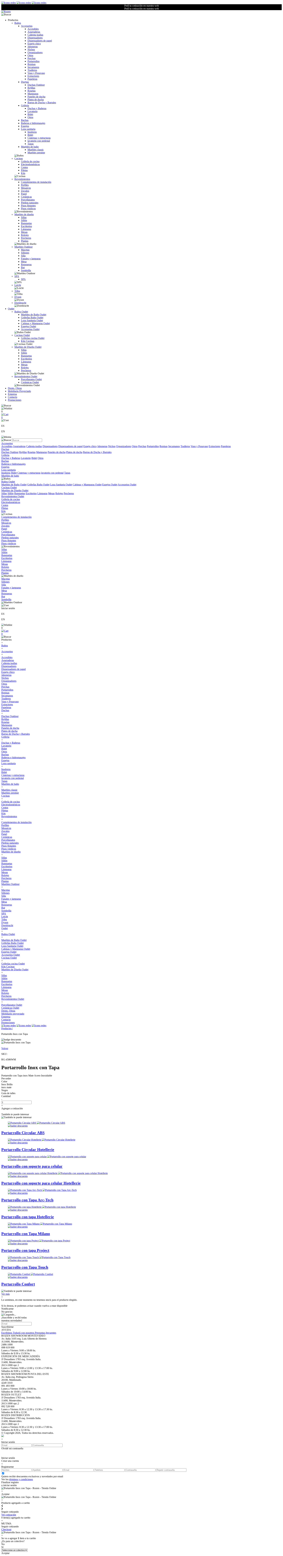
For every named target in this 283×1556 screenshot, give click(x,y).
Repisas (32, 64)
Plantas (24, 241)
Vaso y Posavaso (36, 73)
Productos (6, 1028)
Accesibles (33, 28)
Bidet (30, 114)
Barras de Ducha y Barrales (42, 102)
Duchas (25, 81)
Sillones (25, 252)
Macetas (25, 249)
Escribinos (7, 1332)
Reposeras (26, 264)
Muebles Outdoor (23, 246)
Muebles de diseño (24, 214)
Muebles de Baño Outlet (33, 314)
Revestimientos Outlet (25, 376)
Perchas (32, 58)
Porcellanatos (28, 199)
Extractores (33, 76)
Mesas (24, 232)
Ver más (5, 1294)
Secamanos (33, 67)
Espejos (25, 126)
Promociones (14, 400)
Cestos (24, 167)
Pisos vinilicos (28, 208)
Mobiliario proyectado (12, 1013)
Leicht (17, 285)
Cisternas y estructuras (39, 137)
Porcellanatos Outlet (31, 379)
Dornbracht (20, 302)
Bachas (24, 120)
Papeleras (32, 79)
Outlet (11, 308)
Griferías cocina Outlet (32, 338)
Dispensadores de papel (40, 40)
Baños (17, 23)
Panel (24, 193)
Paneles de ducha (36, 96)
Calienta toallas (35, 34)
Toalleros (32, 70)
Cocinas (18, 158)
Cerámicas (26, 196)
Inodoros (32, 132)
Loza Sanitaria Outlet (32, 320)
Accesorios (26, 26)
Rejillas (31, 87)
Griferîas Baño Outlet (32, 317)
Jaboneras (33, 46)
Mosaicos (26, 188)
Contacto (12, 397)
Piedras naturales (29, 202)
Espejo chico (34, 43)
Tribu (17, 291)
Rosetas (32, 90)
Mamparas (33, 93)
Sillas (24, 217)
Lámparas (26, 229)
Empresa (12, 394)
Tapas (31, 143)
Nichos (31, 49)
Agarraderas (34, 31)
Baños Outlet (21, 311)
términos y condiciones (21, 1479)
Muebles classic (36, 149)
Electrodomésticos (30, 164)
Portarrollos (33, 61)
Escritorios (26, 226)
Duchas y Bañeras (37, 108)
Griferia (25, 105)
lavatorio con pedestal (39, 140)
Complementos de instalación (36, 182)
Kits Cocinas (27, 341)
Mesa (24, 261)
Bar (23, 267)
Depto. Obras (15, 388)
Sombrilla (26, 270)
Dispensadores (35, 37)
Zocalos (25, 190)
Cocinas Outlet (22, 335)
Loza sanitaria (28, 129)
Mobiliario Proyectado (19, 391)
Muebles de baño (30, 146)
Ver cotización (8, 1514)
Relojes (25, 235)
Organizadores (35, 52)
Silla (23, 255)
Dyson (17, 296)
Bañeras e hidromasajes (33, 123)
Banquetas (26, 223)
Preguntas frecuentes (45, 1332)
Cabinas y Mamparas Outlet (35, 323)
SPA (16, 276)
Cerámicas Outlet (30, 382)
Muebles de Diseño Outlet (27, 347)
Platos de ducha (36, 99)
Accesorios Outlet (30, 329)
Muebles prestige (36, 152)
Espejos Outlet (28, 326)
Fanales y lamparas (31, 258)
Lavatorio (33, 111)
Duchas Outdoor (36, 84)
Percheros (26, 238)
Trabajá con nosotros (24, 1332)
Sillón (24, 220)
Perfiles (25, 185)
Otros (30, 55)
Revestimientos (22, 179)
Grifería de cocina (30, 161)
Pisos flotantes (28, 205)
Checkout (6, 1529)
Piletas (24, 170)
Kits (23, 173)
